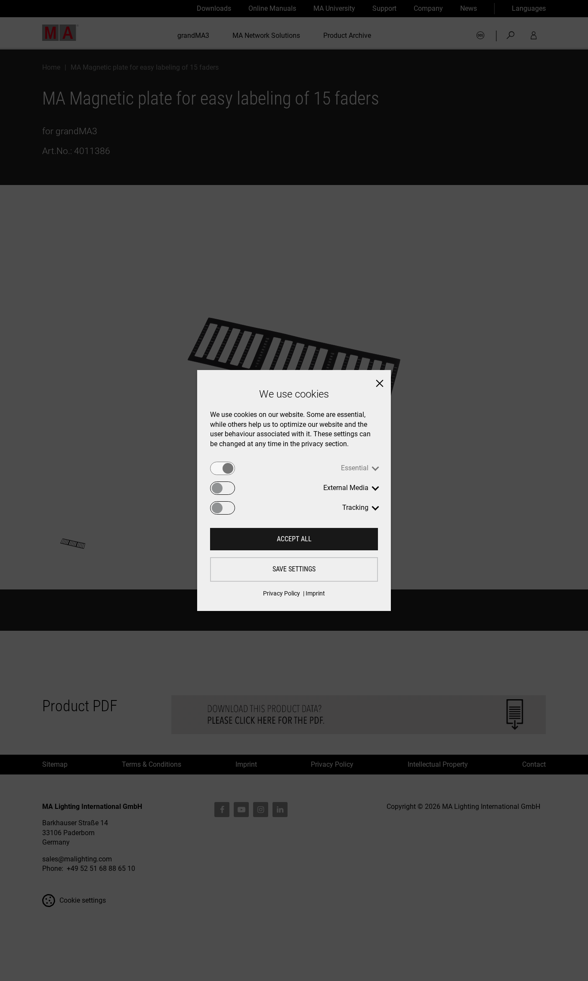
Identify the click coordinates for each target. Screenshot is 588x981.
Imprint (315, 593)
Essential (354, 468)
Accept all (294, 539)
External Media (345, 488)
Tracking (355, 507)
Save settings (294, 569)
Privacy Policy (281, 593)
